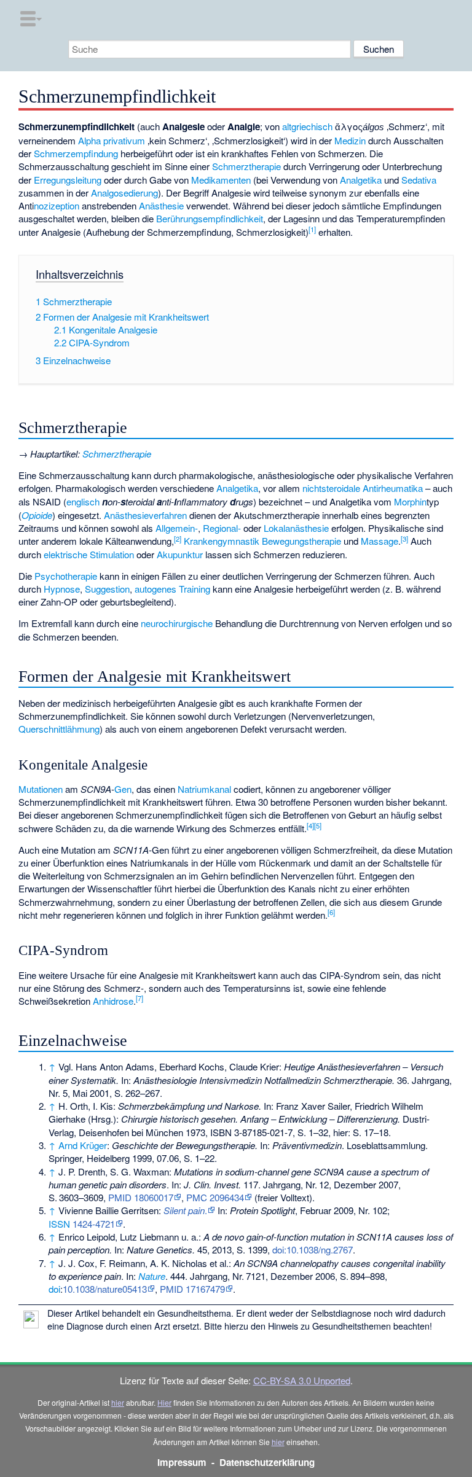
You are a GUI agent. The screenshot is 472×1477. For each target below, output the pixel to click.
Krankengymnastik (221, 540)
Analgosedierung (124, 192)
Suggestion (107, 588)
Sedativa (418, 179)
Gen (123, 788)
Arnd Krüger (82, 1145)
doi (54, 1288)
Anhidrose (113, 1000)
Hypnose (62, 588)
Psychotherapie (65, 575)
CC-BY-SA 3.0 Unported (301, 1380)
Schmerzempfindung (76, 153)
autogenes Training (172, 588)
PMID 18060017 (140, 1197)
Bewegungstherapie (301, 540)
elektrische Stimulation (89, 554)
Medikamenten (221, 179)
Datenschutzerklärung (267, 1462)
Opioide (37, 515)
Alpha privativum (111, 140)
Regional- (222, 527)
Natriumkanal (204, 788)
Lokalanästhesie (296, 527)
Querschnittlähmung (59, 728)
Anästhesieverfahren (145, 515)
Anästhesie (161, 205)
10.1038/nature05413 (105, 1288)
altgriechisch (307, 126)
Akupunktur (180, 554)
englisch (83, 501)
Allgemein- (176, 527)
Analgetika (361, 179)
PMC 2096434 (215, 1197)
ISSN (59, 1223)
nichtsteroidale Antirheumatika (362, 487)
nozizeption (56, 205)
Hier (164, 1402)
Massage (379, 540)
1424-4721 (94, 1223)
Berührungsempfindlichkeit (209, 218)
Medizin (350, 140)
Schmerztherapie (246, 166)
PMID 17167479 (192, 1288)
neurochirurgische (177, 623)
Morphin (410, 501)
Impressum (181, 1462)
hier (117, 1402)
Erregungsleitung (67, 179)
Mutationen (40, 788)
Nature (151, 1275)
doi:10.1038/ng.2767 (312, 1249)
